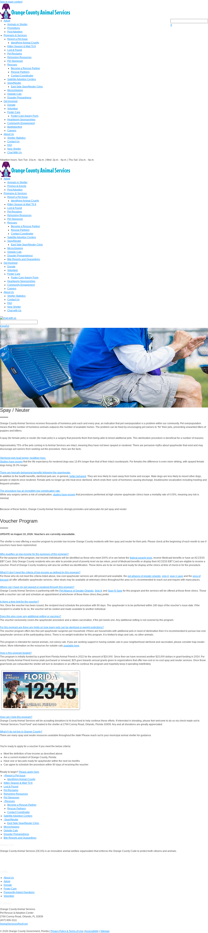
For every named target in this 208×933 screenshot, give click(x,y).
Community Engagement (21, 123)
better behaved (77, 476)
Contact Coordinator (22, 75)
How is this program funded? (16, 653)
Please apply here (29, 772)
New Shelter (14, 148)
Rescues (12, 64)
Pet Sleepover (15, 61)
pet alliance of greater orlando (144, 576)
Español (4, 326)
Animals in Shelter (17, 24)
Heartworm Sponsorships (21, 119)
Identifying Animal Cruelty (25, 42)
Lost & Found (14, 50)
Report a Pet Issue (17, 39)
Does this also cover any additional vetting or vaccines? (30, 616)
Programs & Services (15, 35)
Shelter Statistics (16, 137)
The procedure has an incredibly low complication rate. (30, 490)
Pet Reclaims (14, 53)
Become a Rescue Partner (25, 68)
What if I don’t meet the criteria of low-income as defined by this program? (40, 572)
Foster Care (13, 112)
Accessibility (92, 931)
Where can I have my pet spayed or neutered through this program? (37, 587)
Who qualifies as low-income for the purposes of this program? (34, 554)
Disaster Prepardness (19, 97)
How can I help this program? (16, 717)
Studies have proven (11, 461)
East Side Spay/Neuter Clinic (27, 86)
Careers (11, 130)
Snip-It (98, 590)
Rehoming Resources (19, 57)
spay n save (176, 576)
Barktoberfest (14, 126)
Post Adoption (15, 31)
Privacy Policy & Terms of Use (67, 931)
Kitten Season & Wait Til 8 (21, 46)
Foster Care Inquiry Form (24, 115)
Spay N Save (115, 590)
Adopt (7, 20)
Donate (11, 105)
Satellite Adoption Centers (21, 79)
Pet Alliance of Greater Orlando (76, 590)
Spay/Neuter (14, 83)
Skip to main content (11, 1)
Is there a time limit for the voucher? (19, 601)
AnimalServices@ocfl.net (14, 923)
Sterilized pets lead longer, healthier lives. (23, 458)
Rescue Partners (20, 72)
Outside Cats (14, 94)
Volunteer (12, 108)
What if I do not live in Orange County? (21, 731)
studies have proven (64, 494)
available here (71, 645)
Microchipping (15, 90)
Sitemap (104, 931)
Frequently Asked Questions (19, 892)
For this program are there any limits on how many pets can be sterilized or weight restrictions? (52, 627)
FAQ (9, 145)
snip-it (165, 576)
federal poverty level (141, 557)
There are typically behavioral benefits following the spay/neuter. (35, 472)
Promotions (13, 28)
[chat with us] (104, 318)
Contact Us (13, 141)
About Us (9, 134)
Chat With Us (14, 152)
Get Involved (10, 101)
